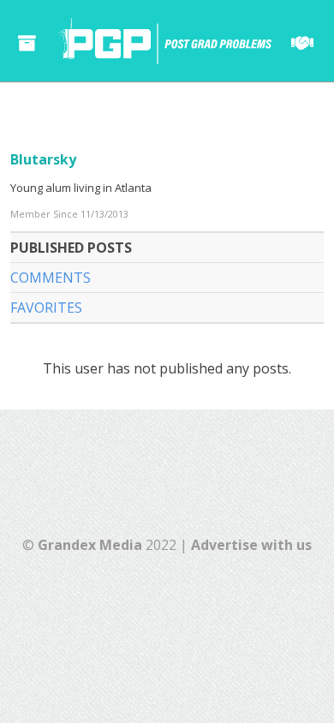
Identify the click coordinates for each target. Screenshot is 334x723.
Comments (50, 277)
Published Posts (71, 247)
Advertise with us (251, 544)
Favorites (46, 307)
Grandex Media (90, 544)
